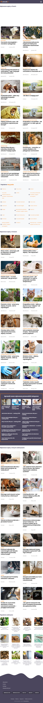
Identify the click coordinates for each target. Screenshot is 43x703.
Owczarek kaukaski (20, 218)
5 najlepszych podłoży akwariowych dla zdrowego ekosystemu (11, 430)
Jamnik (17, 192)
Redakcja (12, 698)
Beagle (3, 209)
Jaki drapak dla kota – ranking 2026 (6, 407)
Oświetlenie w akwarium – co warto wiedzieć (31, 426)
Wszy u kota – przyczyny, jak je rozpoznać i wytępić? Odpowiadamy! (10, 252)
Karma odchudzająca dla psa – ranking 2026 (10, 418)
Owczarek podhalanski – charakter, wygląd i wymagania (35, 194)
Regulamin (22, 698)
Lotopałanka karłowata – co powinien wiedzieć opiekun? (27, 629)
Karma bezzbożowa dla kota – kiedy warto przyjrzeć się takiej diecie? (10, 468)
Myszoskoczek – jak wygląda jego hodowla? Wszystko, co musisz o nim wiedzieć (15, 629)
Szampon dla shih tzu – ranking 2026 (15, 407)
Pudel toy (32, 209)
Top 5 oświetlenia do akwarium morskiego (30, 434)
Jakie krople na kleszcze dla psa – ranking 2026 (31, 422)
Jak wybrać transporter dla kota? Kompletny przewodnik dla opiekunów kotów (32, 604)
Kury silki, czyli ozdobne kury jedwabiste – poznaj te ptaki (15, 662)
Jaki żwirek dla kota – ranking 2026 (11, 413)
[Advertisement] (21, 16)
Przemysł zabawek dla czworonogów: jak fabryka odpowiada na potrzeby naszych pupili (9, 552)
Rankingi (4, 686)
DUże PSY (37, 692)
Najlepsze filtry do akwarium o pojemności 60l (30, 430)
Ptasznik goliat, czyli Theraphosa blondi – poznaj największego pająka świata (4, 662)
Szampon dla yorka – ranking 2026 (26, 407)
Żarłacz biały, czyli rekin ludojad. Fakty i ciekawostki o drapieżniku (38, 645)
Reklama (17, 698)
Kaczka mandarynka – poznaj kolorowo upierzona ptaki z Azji (38, 628)
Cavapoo (18, 222)
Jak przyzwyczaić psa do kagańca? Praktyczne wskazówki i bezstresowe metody (31, 44)
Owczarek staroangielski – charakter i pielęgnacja (9, 43)
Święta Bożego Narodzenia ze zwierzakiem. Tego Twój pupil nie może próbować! (10, 71)
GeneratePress (26, 701)
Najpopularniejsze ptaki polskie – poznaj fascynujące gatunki (4, 645)
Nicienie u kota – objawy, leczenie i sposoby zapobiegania (31, 357)
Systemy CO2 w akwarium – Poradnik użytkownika (9, 426)
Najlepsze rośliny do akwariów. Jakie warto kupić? (10, 434)
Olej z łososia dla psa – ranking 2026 (11, 421)
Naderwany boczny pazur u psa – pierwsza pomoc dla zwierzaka (31, 175)
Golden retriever (33, 205)
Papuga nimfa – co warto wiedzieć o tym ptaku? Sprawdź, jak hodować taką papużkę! (27, 662)
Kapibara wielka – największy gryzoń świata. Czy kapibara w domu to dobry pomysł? (15, 646)
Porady (4, 684)
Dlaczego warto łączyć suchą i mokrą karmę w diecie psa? (10, 495)
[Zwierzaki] (4, 1)
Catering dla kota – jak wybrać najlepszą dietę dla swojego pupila (31, 495)
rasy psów (10, 184)
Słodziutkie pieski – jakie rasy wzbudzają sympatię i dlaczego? (10, 97)
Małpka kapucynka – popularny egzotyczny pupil (4, 628)
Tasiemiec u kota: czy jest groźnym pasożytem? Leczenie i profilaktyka (32, 383)
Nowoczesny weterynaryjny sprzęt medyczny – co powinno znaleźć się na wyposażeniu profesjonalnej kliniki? (31, 523)
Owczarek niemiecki (20, 202)
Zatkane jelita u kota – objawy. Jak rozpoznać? (30, 251)
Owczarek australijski (34, 215)
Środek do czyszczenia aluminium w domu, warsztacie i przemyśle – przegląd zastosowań (8, 605)
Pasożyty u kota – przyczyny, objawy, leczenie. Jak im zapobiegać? (10, 305)
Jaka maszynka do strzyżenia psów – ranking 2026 (36, 408)
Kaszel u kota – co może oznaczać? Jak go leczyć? (9, 277)
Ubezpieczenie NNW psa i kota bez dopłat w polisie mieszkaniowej (32, 578)
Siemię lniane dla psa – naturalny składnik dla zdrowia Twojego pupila (8, 149)
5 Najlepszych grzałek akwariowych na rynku (31, 438)
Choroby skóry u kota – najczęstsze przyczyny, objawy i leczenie (8, 331)
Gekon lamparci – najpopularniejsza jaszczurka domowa (27, 645)
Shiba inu (4, 189)
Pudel (3, 215)
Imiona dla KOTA (16, 692)
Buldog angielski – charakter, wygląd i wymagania (6, 224)
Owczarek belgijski (20, 205)
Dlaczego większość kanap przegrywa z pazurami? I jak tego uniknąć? (31, 551)
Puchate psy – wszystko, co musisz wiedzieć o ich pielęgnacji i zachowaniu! (31, 149)
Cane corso (32, 202)
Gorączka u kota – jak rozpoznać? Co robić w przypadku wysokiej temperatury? (30, 279)
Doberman (4, 205)
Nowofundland (33, 218)
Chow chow (18, 189)
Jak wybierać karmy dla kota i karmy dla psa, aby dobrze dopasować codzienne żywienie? (32, 469)
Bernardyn (4, 218)
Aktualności (5, 682)
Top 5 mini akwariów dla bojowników (8, 438)
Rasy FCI (24, 692)
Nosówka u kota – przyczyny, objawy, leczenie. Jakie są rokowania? (10, 357)
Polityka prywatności (28, 698)
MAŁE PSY (30, 692)
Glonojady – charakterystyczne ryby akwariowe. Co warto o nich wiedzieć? (38, 662)
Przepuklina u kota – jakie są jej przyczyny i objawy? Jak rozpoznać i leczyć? (32, 305)
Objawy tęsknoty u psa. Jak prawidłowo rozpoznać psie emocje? (9, 123)
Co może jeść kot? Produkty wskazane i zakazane (9, 577)
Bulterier (31, 189)
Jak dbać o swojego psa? (31, 96)
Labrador (4, 202)
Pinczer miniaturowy (20, 215)
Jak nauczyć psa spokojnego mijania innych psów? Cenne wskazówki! (10, 175)
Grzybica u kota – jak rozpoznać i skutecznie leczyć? (8, 383)
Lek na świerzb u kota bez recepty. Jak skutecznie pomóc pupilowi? (31, 331)
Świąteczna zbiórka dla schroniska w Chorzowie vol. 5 (32, 70)
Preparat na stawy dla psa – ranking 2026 (29, 418)
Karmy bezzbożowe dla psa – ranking (30, 414)
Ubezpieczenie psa (6, 688)
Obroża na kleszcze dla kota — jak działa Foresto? (10, 521)
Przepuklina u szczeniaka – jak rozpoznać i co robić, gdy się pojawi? (32, 123)
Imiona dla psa (7, 692)
